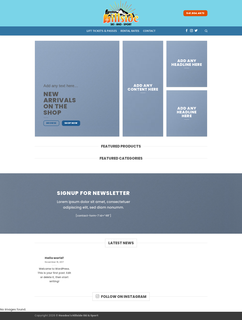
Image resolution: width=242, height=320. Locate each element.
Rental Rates (130, 31)
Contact (149, 31)
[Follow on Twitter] (196, 31)
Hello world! (54, 258)
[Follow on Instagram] (191, 31)
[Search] (206, 31)
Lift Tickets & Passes (102, 31)
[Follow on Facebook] (186, 31)
